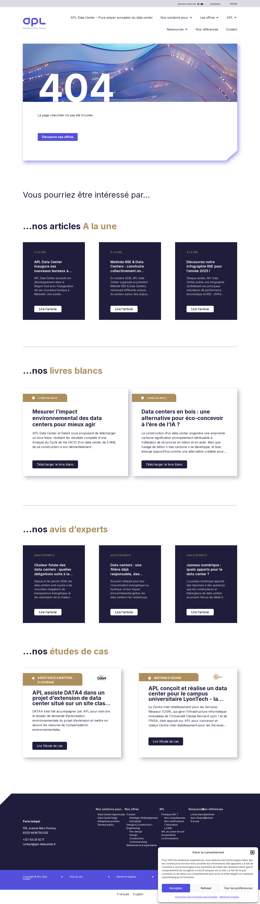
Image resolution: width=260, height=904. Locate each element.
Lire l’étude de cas (50, 746)
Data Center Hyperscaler (111, 814)
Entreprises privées (109, 821)
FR (231, 3)
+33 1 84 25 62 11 (33, 839)
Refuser (206, 888)
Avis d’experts (44, 555)
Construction (136, 838)
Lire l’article (48, 309)
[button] (252, 852)
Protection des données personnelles (196, 896)
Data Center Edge (107, 817)
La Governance (169, 838)
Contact (208, 817)
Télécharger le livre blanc (55, 464)
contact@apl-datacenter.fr (39, 844)
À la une (40, 252)
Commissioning (138, 841)
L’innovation (171, 824)
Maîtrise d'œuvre (167, 678)
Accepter (176, 888)
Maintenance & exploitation (142, 845)
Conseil (131, 814)
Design (133, 835)
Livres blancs (198, 814)
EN (235, 3)
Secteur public (106, 824)
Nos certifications (174, 821)
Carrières (215, 3)
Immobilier (135, 821)
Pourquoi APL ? (169, 814)
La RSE (168, 828)
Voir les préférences (238, 888)
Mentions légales (229, 896)
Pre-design (135, 831)
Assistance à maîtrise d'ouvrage (55, 680)
